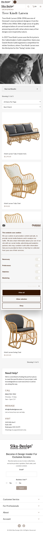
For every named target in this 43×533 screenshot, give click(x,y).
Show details (32, 286)
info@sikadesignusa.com (13, 409)
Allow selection (21, 299)
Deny (21, 306)
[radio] (9, 483)
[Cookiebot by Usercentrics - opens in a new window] (32, 225)
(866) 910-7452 (10, 394)
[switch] (38, 265)
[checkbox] (21, 483)
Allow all (21, 292)
